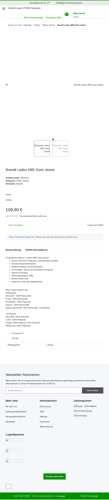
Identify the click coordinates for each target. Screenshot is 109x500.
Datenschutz (45, 406)
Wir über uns (11, 406)
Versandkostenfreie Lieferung (33, 216)
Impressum (45, 422)
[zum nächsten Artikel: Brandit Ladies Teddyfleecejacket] (100, 25)
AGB (42, 411)
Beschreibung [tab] (13, 250)
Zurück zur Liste (14, 25)
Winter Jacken (22, 181)
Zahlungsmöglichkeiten (16, 411)
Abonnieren (92, 390)
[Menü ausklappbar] (3, 7)
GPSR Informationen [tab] (37, 250)
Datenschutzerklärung (52, 380)
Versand (62, 496)
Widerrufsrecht (46, 426)
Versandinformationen (15, 416)
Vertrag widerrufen (54, 476)
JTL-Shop (94, 496)
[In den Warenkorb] (8, 34)
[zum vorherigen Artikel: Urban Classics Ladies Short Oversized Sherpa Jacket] (94, 25)
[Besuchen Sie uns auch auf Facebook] (8, 486)
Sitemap (43, 416)
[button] (107, 8)
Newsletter (10, 422)
